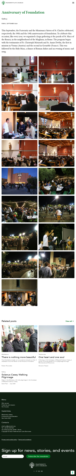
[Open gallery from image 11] (19, 209)
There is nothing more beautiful (19, 357)
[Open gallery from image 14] (56, 237)
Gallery (4, 19)
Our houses (5, 406)
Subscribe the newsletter (38, 456)
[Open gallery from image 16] (56, 264)
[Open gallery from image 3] (19, 97)
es (39, 471)
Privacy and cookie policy (9, 439)
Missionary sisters (7, 414)
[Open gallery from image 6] (56, 125)
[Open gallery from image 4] (56, 97)
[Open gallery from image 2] (56, 69)
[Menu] (73, 3)
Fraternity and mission (8, 405)
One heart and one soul (51, 357)
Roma (3, 23)
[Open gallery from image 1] (19, 69)
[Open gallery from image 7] (19, 153)
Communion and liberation (10, 416)
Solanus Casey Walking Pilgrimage (14, 376)
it (36, 471)
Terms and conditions (24, 439)
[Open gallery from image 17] (19, 292)
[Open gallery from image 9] (19, 181)
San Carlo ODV (6, 418)
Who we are (5, 403)
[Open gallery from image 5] (19, 125)
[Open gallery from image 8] (56, 153)
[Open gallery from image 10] (56, 181)
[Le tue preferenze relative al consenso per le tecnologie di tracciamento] (72, 472)
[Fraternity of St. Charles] (12, 3)
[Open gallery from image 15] (19, 264)
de (42, 471)
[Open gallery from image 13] (19, 237)
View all (69, 321)
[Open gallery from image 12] (56, 209)
